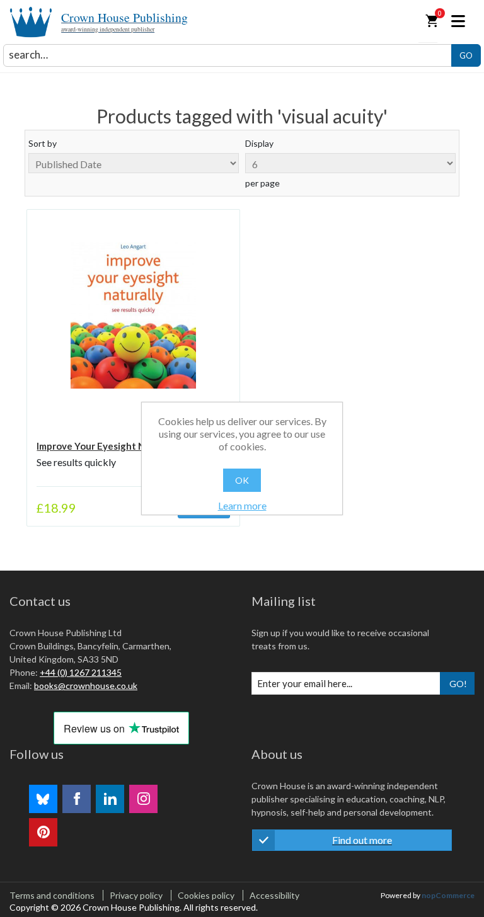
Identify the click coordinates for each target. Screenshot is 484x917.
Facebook (76, 799)
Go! (458, 683)
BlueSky (43, 799)
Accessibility (274, 895)
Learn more (242, 505)
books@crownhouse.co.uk (85, 685)
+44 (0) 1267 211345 (81, 672)
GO (466, 55)
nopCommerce (448, 895)
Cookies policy (206, 895)
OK (242, 480)
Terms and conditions (52, 895)
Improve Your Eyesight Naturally (108, 446)
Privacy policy (136, 895)
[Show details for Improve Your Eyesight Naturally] (133, 315)
